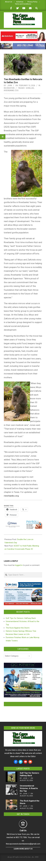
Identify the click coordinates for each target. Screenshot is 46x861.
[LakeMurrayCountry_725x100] (23, 44)
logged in (19, 565)
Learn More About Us (23, 849)
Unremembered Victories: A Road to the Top (29, 788)
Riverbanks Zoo (11, 90)
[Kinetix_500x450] (23, 664)
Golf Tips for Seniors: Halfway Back (21, 618)
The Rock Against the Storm (18, 628)
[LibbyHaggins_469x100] (23, 32)
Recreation (9, 88)
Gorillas (30, 88)
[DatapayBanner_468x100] (23, 522)
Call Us (23, 830)
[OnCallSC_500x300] (23, 584)
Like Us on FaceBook (23, 704)
